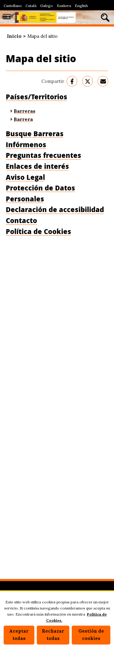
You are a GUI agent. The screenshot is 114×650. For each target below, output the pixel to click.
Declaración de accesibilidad (55, 209)
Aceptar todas (19, 634)
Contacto (21, 220)
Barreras (24, 111)
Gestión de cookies (91, 634)
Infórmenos (26, 144)
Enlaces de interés (37, 166)
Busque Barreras (35, 133)
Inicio (14, 36)
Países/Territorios (36, 96)
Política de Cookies (38, 231)
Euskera (64, 5)
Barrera (23, 119)
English (81, 5)
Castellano (13, 5)
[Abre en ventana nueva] (72, 81)
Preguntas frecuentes (43, 155)
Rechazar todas (53, 634)
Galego (46, 5)
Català (31, 5)
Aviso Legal (25, 177)
